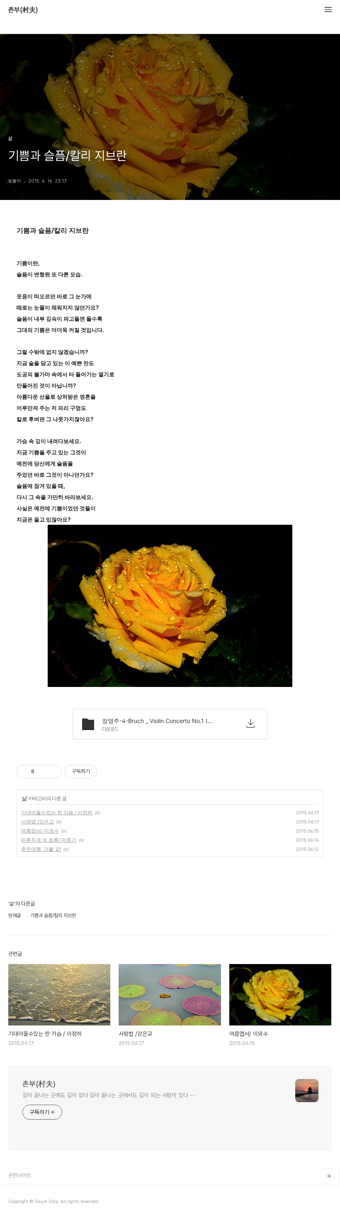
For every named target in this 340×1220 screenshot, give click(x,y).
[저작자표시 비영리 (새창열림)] (104, 771)
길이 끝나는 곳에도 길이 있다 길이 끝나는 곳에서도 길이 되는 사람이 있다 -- (108, 1095)
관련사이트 (19, 1175)
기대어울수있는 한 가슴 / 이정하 (56, 812)
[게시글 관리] (52, 771)
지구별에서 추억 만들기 (33, 1203)
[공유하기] (42, 771)
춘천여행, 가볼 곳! (41, 849)
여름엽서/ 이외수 (40, 831)
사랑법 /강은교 (37, 821)
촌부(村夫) (23, 10)
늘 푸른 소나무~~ (27, 1190)
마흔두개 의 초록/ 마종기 (48, 840)
